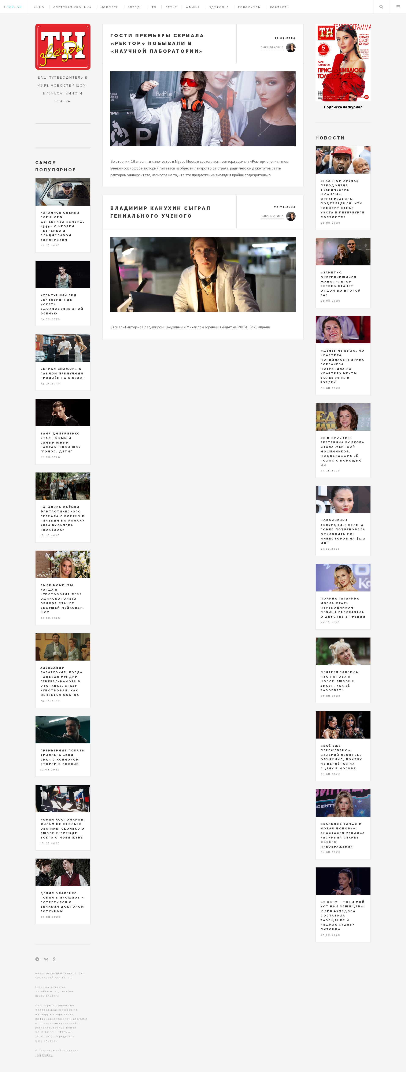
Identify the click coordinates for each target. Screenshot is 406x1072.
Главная (13, 6)
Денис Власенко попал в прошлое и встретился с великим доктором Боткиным (62, 902)
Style (171, 7)
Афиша (193, 7)
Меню (398, 7)
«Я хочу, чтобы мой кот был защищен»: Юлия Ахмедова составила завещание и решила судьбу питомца (343, 915)
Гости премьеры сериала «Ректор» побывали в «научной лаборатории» (157, 43)
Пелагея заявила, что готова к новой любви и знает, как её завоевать (340, 681)
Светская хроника (72, 7)
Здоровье (219, 7)
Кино (39, 7)
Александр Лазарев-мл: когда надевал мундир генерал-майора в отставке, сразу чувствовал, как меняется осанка (61, 681)
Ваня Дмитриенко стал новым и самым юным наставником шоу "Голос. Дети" (60, 442)
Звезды (135, 7)
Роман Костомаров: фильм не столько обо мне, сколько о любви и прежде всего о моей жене (62, 828)
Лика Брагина (272, 47)
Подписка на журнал (343, 107)
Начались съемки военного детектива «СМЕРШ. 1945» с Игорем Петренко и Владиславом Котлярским (62, 226)
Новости (110, 7)
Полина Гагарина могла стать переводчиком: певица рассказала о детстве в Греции (343, 607)
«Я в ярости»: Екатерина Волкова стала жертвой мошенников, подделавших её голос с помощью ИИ (343, 451)
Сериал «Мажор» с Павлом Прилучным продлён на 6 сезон (62, 373)
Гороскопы (249, 7)
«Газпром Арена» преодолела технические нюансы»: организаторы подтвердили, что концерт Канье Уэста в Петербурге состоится (343, 199)
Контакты (280, 7)
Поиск (381, 7)
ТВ (154, 7)
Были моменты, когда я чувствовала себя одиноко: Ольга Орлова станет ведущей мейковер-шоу (62, 599)
